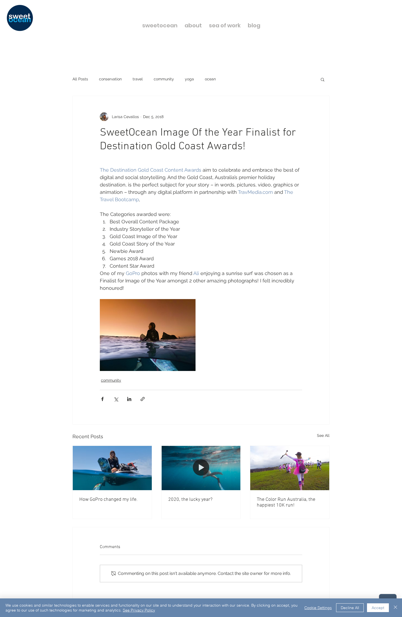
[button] (322, 79)
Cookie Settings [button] (318, 607)
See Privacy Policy (139, 610)
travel (138, 79)
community (164, 79)
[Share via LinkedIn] (129, 399)
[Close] (395, 608)
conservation (110, 79)
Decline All (350, 607)
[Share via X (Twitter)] (115, 399)
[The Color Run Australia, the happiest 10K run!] (289, 468)
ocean (210, 79)
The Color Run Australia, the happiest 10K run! (286, 502)
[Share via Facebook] (102, 399)
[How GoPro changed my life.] (112, 468)
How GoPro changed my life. (108, 499)
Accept (378, 607)
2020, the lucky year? (190, 499)
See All (323, 435)
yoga (189, 79)
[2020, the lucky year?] (201, 468)
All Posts (80, 79)
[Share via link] (142, 399)
